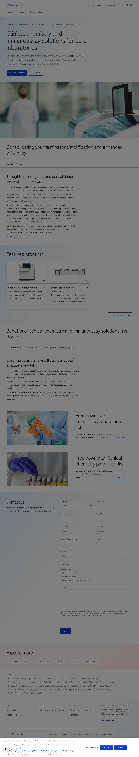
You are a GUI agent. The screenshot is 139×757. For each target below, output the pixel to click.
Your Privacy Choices (92, 747)
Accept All (121, 747)
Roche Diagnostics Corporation (13, 749)
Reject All (106, 747)
